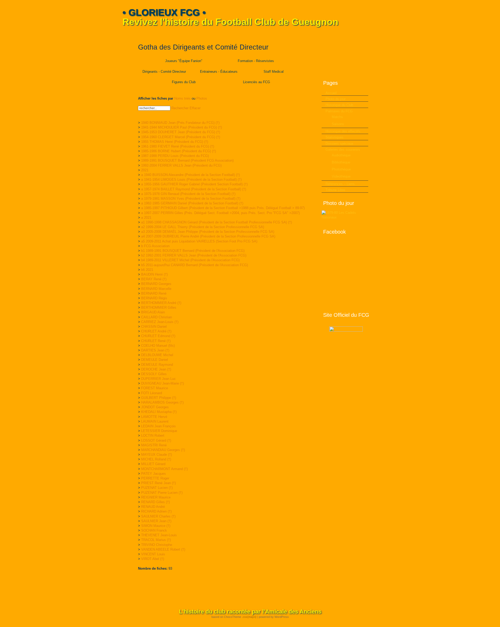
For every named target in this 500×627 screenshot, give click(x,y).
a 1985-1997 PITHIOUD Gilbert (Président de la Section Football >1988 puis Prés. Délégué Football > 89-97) (223, 208)
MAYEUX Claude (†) (156, 454)
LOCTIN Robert (152, 435)
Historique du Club (339, 105)
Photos (201, 98)
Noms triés (182, 98)
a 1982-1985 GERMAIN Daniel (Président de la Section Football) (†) (192, 203)
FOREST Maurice (154, 388)
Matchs (337, 117)
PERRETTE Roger (155, 478)
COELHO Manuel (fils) (158, 346)
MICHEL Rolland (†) (156, 459)
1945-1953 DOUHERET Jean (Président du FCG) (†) (180, 132)
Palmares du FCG (339, 111)
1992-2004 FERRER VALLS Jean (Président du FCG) (181, 165)
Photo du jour (336, 99)
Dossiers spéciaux (339, 143)
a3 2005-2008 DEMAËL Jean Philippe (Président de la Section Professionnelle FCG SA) (207, 232)
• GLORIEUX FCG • (164, 12)
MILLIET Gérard (153, 464)
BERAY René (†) (153, 279)
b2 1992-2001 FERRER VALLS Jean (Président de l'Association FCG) (193, 255)
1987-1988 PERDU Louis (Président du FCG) (175, 156)
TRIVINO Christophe (156, 545)
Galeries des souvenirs (343, 149)
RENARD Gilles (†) (155, 502)
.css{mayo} (249, 616)
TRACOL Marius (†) (156, 540)
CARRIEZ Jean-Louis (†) (159, 322)
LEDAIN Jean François (158, 426)
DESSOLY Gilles (154, 374)
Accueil (331, 93)
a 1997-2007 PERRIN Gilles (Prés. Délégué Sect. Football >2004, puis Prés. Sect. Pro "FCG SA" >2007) (220, 213)
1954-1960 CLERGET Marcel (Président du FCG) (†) (180, 137)
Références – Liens (340, 184)
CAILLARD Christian (156, 317)
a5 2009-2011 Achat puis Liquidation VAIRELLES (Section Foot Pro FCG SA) (199, 241)
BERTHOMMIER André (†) (161, 303)
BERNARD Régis (154, 298)
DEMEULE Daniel (154, 360)
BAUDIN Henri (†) (154, 274)
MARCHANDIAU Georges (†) (163, 450)
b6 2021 (147, 270)
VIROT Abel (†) (152, 559)
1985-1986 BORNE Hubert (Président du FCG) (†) (178, 151)
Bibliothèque (341, 162)
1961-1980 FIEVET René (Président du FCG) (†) (177, 146)
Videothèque (341, 176)
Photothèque (341, 169)
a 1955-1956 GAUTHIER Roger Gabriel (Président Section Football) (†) (194, 184)
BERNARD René (153, 293)
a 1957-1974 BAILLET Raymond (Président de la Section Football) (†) (193, 189)
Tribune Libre (335, 190)
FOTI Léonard (151, 393)
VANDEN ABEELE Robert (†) (163, 549)
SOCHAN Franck (154, 530)
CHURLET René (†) (156, 341)
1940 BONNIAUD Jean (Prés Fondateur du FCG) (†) (180, 123)
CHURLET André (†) (156, 331)
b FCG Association (155, 246)
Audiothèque (341, 155)
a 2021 (146, 218)
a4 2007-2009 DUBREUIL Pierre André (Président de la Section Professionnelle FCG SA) (208, 236)
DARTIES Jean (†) (155, 350)
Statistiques (334, 137)
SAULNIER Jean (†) (156, 521)
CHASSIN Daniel (154, 326)
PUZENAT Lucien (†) (157, 488)
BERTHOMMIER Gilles (158, 307)
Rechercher (180, 108)
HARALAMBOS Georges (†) (162, 402)
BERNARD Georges (156, 284)
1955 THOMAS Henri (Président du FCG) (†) (174, 142)
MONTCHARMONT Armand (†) (164, 469)
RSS (374, 34)
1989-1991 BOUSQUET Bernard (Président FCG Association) (187, 160)
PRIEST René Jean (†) (158, 483)
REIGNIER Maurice (156, 497)
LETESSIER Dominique (159, 431)
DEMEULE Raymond (157, 365)
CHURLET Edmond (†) (158, 336)
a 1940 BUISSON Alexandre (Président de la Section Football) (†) (190, 175)
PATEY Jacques (153, 474)
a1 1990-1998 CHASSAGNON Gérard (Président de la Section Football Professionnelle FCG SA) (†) (216, 222)
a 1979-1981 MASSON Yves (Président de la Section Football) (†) (190, 198)
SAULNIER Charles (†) (158, 516)
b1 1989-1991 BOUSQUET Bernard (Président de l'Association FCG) (193, 251)
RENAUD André (153, 507)
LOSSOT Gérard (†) (156, 440)
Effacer (195, 108)
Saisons (338, 124)
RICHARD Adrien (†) (156, 511)
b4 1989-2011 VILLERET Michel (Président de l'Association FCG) (190, 260)
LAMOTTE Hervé (154, 417)
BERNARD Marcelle (156, 289)
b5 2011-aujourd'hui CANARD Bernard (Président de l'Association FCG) (194, 265)
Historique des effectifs (343, 131)
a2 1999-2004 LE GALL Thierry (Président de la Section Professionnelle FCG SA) (202, 227)
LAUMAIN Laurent (154, 421)
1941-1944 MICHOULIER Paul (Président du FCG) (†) (181, 127)
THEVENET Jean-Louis (159, 535)
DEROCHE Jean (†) (156, 369)
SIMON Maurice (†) (155, 526)
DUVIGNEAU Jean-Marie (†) (162, 383)
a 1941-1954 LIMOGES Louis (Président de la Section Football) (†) (191, 179)
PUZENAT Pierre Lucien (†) (162, 493)
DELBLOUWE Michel (157, 355)
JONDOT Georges (155, 407)
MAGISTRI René (154, 445)
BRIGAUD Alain (153, 312)
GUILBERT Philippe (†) (158, 398)
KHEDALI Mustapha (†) (159, 412)
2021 (144, 170)
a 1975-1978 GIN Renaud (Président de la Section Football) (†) (188, 194)
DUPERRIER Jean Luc (158, 379)
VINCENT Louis (153, 554)
